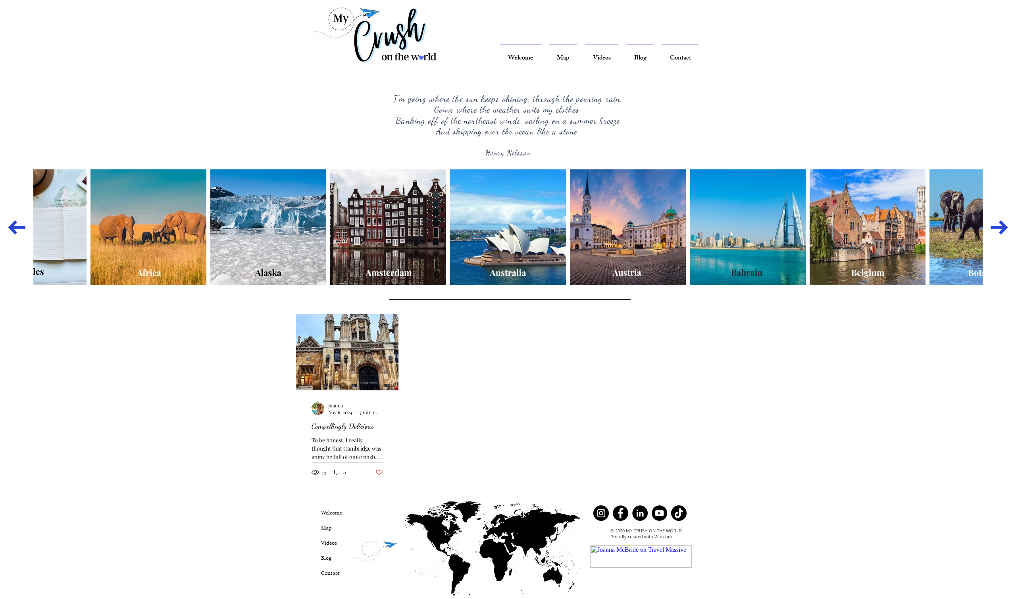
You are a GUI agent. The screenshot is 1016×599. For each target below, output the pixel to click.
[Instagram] (601, 513)
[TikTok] (679, 513)
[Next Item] (999, 227)
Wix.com (663, 536)
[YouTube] (659, 513)
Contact (330, 573)
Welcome (331, 512)
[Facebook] (620, 513)
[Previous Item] (16, 227)
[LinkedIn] (640, 513)
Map (326, 528)
